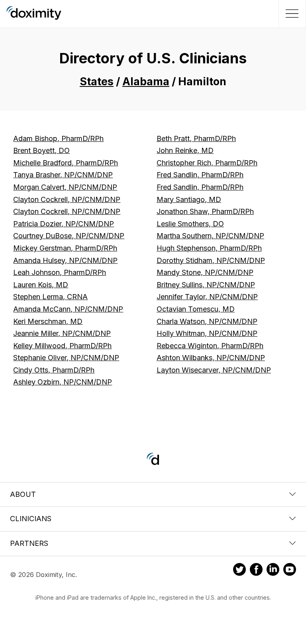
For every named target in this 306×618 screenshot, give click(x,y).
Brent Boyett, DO (41, 150)
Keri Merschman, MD (47, 321)
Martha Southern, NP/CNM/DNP (210, 236)
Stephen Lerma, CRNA (50, 296)
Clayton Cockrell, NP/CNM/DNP (66, 199)
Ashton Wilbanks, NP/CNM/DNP (211, 357)
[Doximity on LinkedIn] (273, 570)
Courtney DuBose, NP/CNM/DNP (68, 236)
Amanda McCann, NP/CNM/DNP (68, 309)
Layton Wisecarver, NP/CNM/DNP (214, 370)
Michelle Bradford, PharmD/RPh (65, 163)
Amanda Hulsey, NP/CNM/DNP (65, 260)
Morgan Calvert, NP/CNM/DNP (65, 187)
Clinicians (30, 518)
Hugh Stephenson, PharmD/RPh (209, 248)
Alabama (145, 81)
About (23, 494)
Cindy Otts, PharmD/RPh (53, 370)
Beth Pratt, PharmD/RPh (196, 138)
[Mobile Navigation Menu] (291, 13)
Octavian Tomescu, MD (196, 309)
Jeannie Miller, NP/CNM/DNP (62, 333)
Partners (29, 543)
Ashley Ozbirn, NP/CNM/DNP (62, 382)
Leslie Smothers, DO (190, 224)
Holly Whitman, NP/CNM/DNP (207, 333)
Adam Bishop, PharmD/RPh (58, 138)
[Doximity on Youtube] (289, 570)
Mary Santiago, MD (189, 199)
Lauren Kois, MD (40, 285)
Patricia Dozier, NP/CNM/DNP (63, 224)
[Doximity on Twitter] (239, 570)
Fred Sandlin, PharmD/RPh (200, 175)
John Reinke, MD (185, 150)
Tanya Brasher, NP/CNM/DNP (63, 175)
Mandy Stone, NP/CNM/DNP (205, 272)
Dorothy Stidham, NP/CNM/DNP (211, 260)
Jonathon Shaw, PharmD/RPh (205, 211)
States (97, 81)
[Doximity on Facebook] (256, 570)
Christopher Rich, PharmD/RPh (207, 163)
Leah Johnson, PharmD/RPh (59, 272)
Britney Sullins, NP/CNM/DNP (206, 285)
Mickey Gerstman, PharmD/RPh (65, 248)
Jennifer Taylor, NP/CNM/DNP (207, 296)
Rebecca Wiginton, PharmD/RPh (210, 345)
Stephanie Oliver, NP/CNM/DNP (66, 357)
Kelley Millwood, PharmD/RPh (62, 345)
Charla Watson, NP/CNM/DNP (207, 321)
